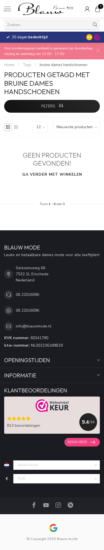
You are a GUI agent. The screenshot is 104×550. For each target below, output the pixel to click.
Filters (48, 106)
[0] (97, 8)
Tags (27, 64)
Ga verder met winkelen (52, 174)
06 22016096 (27, 294)
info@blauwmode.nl (33, 326)
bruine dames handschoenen (63, 64)
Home (9, 64)
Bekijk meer (77, 442)
